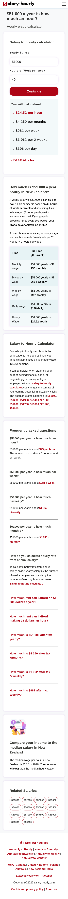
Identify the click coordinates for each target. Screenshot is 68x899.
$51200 (14, 400)
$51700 (24, 404)
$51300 (24, 400)
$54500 (28, 807)
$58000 (52, 814)
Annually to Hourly (21, 849)
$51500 (44, 400)
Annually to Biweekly (20, 853)
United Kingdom (38, 864)
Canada (21, 864)
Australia (21, 869)
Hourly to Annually (46, 849)
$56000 (15, 814)
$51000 (15, 800)
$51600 (14, 404)
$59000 (15, 822)
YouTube (42, 842)
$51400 (34, 400)
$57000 (28, 814)
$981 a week (46, 482)
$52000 (14, 408)
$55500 (52, 807)
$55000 (40, 807)
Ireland (54, 864)
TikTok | (27, 842)
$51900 (44, 404)
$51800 (34, 404)
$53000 (40, 800)
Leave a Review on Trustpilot (34, 875)
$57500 (40, 814)
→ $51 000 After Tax (22, 160)
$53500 (52, 800)
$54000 (15, 807)
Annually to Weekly (47, 853)
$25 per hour (47, 449)
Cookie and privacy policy (27, 889)
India (50, 869)
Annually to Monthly (34, 858)
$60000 (28, 822)
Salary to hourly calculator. (26, 583)
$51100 (52, 395)
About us (51, 889)
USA (11, 864)
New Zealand (37, 869)
